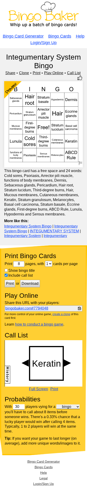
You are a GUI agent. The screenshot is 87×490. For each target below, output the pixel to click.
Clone (24, 73)
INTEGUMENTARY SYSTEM (54, 231)
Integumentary (55, 236)
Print (36, 73)
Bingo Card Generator (23, 36)
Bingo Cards (59, 36)
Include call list (20, 275)
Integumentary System (22, 236)
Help (80, 36)
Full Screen (38, 389)
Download (30, 283)
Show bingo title (21, 270)
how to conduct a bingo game (39, 324)
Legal (43, 478)
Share (10, 73)
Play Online (53, 73)
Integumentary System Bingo (28, 226)
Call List (74, 73)
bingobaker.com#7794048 (26, 308)
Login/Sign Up (43, 42)
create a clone (61, 314)
